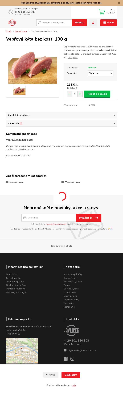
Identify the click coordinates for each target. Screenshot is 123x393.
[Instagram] (73, 359)
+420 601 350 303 (25, 12)
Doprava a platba (15, 281)
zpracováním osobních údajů (56, 224)
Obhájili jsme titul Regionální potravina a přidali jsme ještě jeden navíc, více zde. (61, 2)
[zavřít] (119, 3)
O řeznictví (11, 274)
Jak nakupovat (13, 278)
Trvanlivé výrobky (73, 281)
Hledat (79, 22)
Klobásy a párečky (73, 274)
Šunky (67, 285)
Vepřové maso (73, 182)
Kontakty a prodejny (16, 292)
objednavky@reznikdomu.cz (82, 350)
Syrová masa (21, 31)
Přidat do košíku (97, 94)
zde (74, 385)
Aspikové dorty (71, 299)
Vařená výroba (71, 288)
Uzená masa (70, 292)
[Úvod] (20, 23)
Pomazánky (69, 306)
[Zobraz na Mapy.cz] (22, 350)
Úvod (8, 31)
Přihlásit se (86, 217)
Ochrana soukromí (15, 288)
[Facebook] (67, 359)
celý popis (73, 57)
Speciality (69, 303)
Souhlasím (71, 374)
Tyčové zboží (70, 278)
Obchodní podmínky (16, 285)
